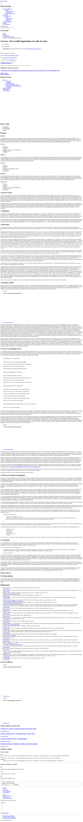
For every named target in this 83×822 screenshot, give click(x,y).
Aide (4, 789)
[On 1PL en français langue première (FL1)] (26, 320)
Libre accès (8, 19)
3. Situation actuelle (10, 83)
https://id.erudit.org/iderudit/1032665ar (11, 55)
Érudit (7, 17)
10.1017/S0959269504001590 (9, 603)
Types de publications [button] (7, 9)
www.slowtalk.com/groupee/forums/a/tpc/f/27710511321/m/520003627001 (25, 466)
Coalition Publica (9, 18)
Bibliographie (6, 89)
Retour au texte (6, 696)
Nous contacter (6, 792)
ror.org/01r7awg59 (37, 48)
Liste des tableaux (6, 90)
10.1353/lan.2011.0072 (8, 624)
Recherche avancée (7, 21)
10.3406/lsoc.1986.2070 (8, 593)
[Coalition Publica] (5, 812)
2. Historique (8, 82)
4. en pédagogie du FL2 (12, 84)
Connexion (5, 14)
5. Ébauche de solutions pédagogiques (13, 85)
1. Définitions (8, 81)
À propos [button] (5, 16)
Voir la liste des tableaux (8, 322)
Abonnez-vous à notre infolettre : (8, 783)
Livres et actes (9, 12)
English (4, 23)
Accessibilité (5, 790)
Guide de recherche (7, 791)
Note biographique (7, 88)
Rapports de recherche (10, 13)
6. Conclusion (8, 87)
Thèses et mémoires (10, 11)
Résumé (4, 80)
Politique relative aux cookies (9, 817)
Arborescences (6, 35)
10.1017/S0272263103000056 (9, 644)
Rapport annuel (9, 20)
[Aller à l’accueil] (4, 1)
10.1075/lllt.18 (6, 635)
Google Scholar (6, 588)
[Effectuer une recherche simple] (1, 2)
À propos (9, 16)
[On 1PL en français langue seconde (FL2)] (26, 447)
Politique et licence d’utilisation (9, 818)
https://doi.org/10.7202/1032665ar (10, 57)
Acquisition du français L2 (8, 36)
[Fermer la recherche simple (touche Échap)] (2, 2)
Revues (7, 10)
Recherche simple (4, 26)
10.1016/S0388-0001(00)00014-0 (10, 601)
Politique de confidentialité (8, 815)
